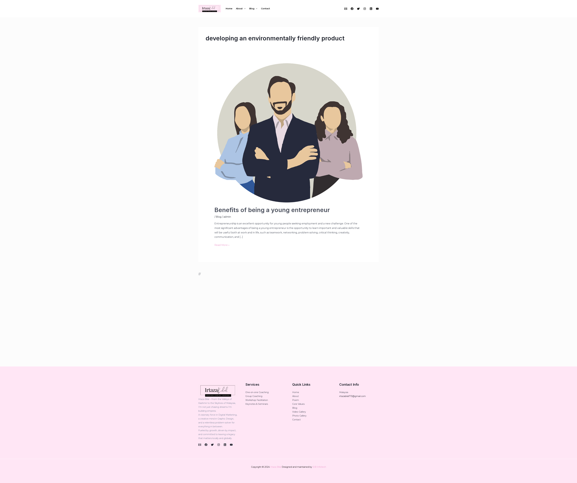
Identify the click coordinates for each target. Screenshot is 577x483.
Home (229, 8)
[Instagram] (364, 8)
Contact (265, 8)
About (239, 8)
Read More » (221, 244)
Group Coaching (253, 396)
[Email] (345, 8)
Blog (251, 8)
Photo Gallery (299, 415)
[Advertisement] (288, 321)
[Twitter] (358, 8)
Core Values (298, 404)
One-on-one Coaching (257, 392)
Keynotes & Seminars (256, 404)
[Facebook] (352, 8)
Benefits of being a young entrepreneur (272, 210)
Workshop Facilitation (256, 400)
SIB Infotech (319, 467)
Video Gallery (299, 411)
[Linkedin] (371, 8)
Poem (295, 400)
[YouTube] (377, 8)
